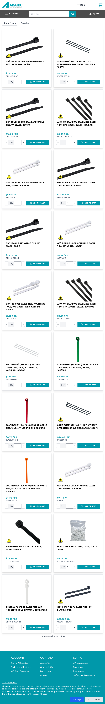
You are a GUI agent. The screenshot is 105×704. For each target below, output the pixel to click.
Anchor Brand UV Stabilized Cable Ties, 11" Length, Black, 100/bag (77, 123)
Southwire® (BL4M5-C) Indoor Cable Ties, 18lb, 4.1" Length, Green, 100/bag (77, 367)
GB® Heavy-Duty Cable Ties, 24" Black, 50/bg (74, 608)
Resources (78, 671)
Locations (45, 671)
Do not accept (94, 700)
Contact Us (46, 667)
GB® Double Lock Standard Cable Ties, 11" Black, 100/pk (25, 123)
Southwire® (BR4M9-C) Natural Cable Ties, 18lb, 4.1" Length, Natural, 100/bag (23, 367)
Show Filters (10, 23)
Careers (44, 675)
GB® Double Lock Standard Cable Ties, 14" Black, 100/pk (25, 62)
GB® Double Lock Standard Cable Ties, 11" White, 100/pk (76, 487)
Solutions (78, 667)
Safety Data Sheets (84, 675)
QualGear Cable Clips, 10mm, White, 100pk (77, 548)
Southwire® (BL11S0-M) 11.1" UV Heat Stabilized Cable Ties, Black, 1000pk (77, 426)
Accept (78, 700)
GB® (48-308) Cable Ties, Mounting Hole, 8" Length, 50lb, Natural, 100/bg (25, 307)
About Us (45, 663)
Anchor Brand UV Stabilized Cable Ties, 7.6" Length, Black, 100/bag (77, 305)
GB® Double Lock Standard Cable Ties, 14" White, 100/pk (76, 244)
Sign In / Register (19, 663)
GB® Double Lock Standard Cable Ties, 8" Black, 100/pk (76, 184)
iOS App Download (20, 671)
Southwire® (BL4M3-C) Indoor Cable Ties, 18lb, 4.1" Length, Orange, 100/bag (26, 489)
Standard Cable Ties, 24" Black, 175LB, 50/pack (24, 548)
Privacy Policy (75, 691)
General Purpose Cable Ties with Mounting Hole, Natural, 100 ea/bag (26, 608)
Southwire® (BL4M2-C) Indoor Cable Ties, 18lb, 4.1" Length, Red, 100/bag (26, 426)
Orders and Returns (21, 667)
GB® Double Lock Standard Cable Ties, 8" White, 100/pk (25, 184)
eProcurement (80, 663)
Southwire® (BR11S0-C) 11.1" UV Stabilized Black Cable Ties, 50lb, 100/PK (76, 64)
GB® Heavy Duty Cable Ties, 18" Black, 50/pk (23, 244)
